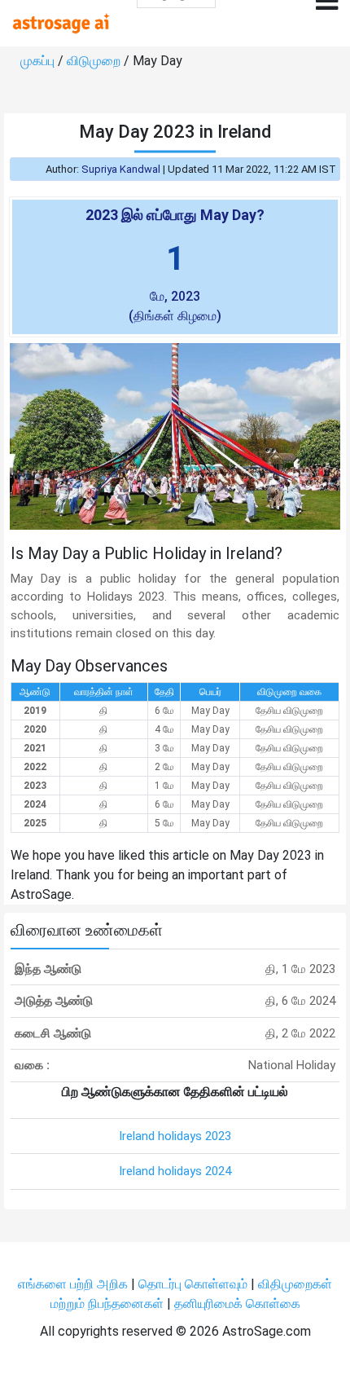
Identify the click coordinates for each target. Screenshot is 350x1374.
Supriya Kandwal (120, 169)
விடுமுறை (95, 60)
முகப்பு (39, 60)
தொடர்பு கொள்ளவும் (194, 1284)
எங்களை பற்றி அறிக (74, 1284)
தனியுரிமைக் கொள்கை (237, 1303)
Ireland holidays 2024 (175, 1171)
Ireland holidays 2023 (175, 1136)
